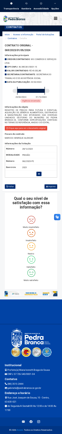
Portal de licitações (45, 34)
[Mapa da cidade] (31, 311)
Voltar (11, 186)
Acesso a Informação (23, 34)
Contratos (12, 38)
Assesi (20, 430)
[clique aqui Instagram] (38, 422)
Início (7, 34)
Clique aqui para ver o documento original (27, 128)
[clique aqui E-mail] (23, 422)
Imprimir (52, 186)
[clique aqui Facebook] (31, 422)
